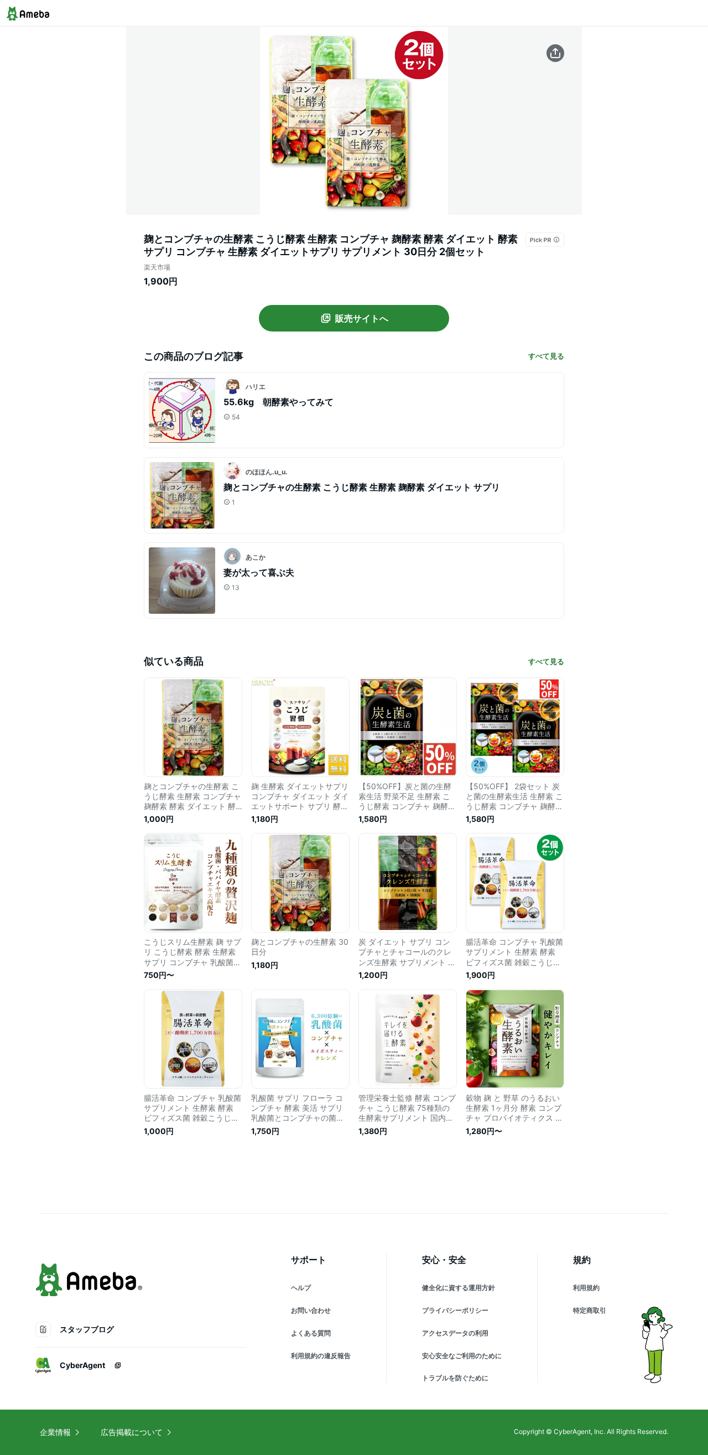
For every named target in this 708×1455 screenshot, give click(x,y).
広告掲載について (132, 1432)
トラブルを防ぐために (455, 1378)
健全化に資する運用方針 (458, 1287)
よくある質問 (311, 1333)
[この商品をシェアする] (555, 53)
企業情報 (55, 1432)
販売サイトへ (361, 318)
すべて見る (546, 355)
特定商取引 (589, 1310)
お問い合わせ (311, 1310)
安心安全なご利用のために (462, 1356)
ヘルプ (301, 1287)
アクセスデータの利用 (455, 1333)
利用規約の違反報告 (321, 1356)
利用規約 (586, 1287)
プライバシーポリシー (455, 1310)
